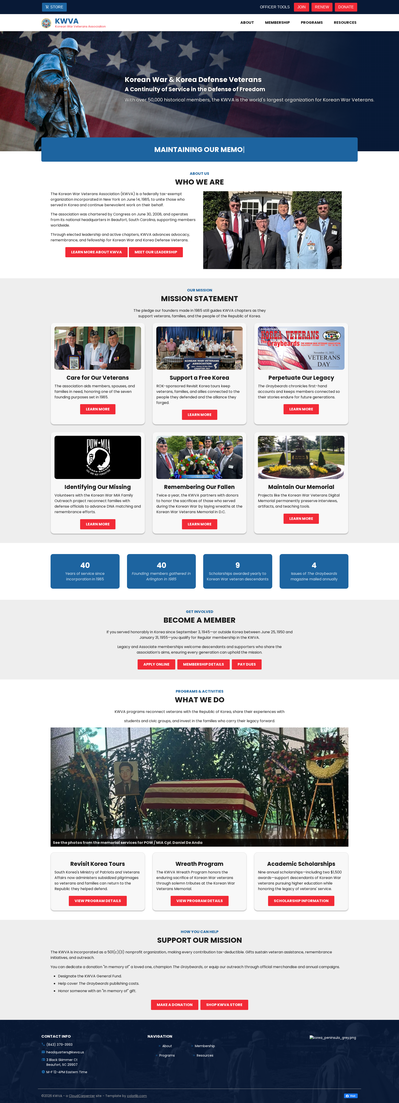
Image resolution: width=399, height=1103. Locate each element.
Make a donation (175, 1004)
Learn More (98, 409)
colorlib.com (137, 1096)
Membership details (203, 664)
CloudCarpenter (82, 1096)
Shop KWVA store (224, 1004)
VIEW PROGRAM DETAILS (98, 900)
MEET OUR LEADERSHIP (156, 252)
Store (56, 7)
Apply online (156, 664)
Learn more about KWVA (96, 252)
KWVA (67, 21)
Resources (345, 22)
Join (301, 7)
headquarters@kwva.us (65, 1052)
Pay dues (247, 664)
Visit (352, 1095)
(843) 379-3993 (59, 1044)
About (247, 22)
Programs (312, 22)
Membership (277, 22)
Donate (346, 7)
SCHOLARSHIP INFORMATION (301, 900)
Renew (322, 7)
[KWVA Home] (46, 22)
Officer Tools (275, 7)
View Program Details (199, 900)
